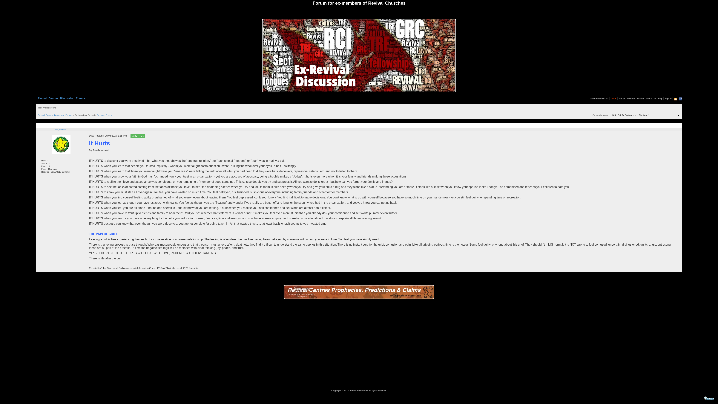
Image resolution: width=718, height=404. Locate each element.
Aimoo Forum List (599, 98)
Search (640, 98)
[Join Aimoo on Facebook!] (680, 98)
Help (660, 98)
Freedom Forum (104, 115)
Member (631, 98)
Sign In (668, 98)
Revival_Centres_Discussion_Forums (62, 98)
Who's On (651, 98)
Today (622, 98)
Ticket (613, 98)
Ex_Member (60, 129)
